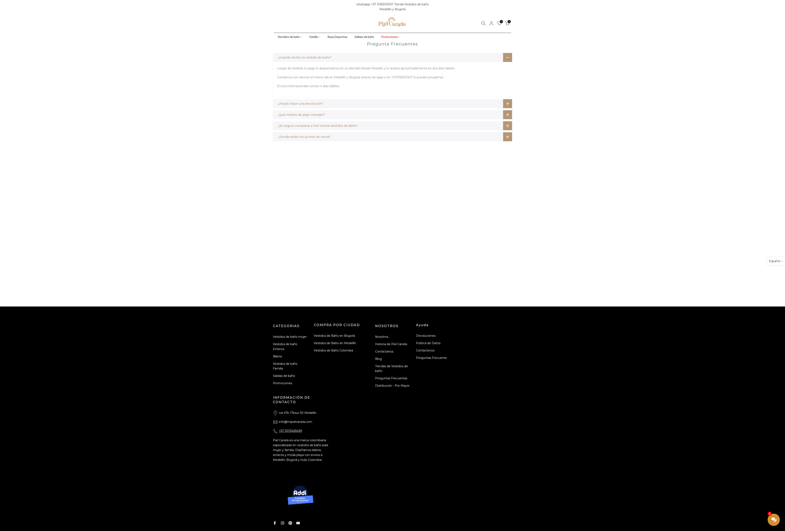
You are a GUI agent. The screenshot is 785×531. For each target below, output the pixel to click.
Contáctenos (425, 350)
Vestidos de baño (289, 36)
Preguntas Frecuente (431, 358)
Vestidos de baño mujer (290, 337)
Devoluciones (425, 336)
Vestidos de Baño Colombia (333, 350)
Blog (378, 359)
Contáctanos (384, 351)
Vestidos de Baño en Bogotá (334, 336)
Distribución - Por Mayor (392, 385)
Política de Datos (428, 343)
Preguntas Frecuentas (391, 378)
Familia (314, 36)
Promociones (389, 36)
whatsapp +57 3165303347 (375, 4)
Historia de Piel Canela (391, 344)
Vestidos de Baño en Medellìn (335, 343)
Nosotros (381, 337)
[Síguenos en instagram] (283, 7)
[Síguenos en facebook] (276, 7)
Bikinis (277, 356)
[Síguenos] (290, 7)
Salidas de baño (364, 36)
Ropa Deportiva (337, 36)
